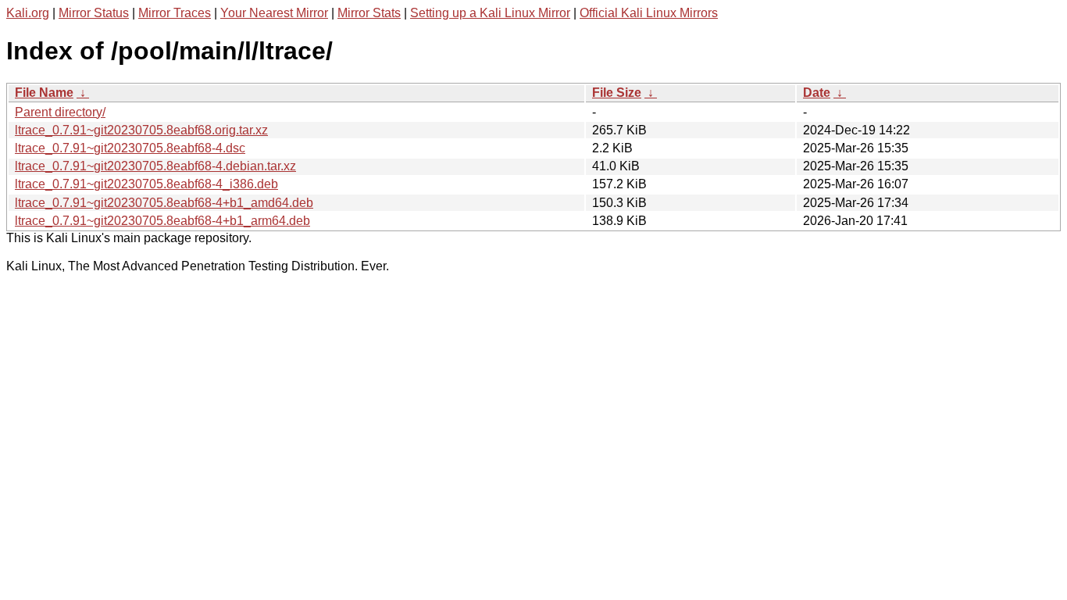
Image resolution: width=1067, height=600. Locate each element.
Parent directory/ (60, 112)
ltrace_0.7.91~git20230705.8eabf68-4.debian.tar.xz (155, 166)
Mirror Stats (369, 13)
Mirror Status (94, 13)
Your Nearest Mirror (274, 13)
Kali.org (27, 13)
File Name (44, 92)
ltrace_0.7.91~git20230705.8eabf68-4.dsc (130, 148)
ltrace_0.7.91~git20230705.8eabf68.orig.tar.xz (141, 130)
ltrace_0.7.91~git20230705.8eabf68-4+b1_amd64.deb (164, 202)
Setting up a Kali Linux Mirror (490, 13)
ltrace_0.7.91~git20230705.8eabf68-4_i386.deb (146, 184)
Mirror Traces (174, 13)
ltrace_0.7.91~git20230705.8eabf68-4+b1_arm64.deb (162, 220)
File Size (616, 92)
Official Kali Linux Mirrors (649, 13)
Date (816, 92)
